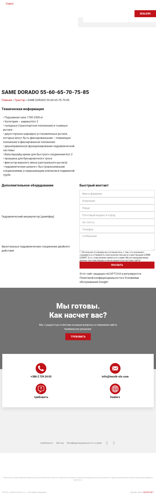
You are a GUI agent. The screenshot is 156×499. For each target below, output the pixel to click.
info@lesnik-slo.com (115, 376)
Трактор (19, 100)
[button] (80, 19)
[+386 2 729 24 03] (41, 368)
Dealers (115, 397)
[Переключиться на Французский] (101, 5)
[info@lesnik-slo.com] (115, 368)
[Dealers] (115, 389)
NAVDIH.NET (148, 492)
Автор (60, 443)
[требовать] (41, 389)
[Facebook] (107, 443)
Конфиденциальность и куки (84, 443)
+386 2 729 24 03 (40, 376)
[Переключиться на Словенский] (84, 5)
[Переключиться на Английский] (89, 5)
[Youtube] (114, 443)
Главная (7, 100)
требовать (41, 397)
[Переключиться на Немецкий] (95, 5)
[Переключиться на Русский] (107, 5)
